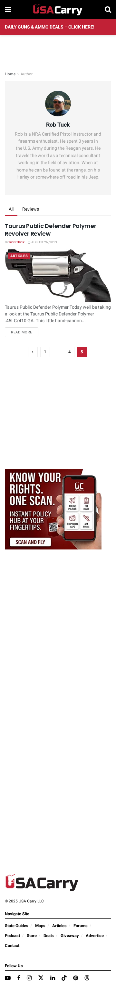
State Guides (16, 926)
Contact (12, 946)
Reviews (30, 209)
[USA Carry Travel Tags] (53, 509)
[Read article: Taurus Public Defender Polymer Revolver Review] (58, 275)
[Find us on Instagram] (29, 978)
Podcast (12, 936)
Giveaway (70, 936)
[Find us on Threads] (87, 978)
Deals (49, 936)
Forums (80, 926)
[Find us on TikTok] (64, 978)
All (11, 209)
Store (32, 936)
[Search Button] (108, 9)
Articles (19, 256)
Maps (40, 926)
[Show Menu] (8, 9)
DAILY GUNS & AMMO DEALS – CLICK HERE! (49, 27)
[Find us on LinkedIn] (52, 978)
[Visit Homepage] (57, 9)
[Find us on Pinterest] (75, 978)
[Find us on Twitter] (41, 978)
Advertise (95, 936)
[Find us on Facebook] (18, 978)
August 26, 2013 (44, 242)
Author (27, 74)
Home (10, 74)
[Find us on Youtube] (8, 978)
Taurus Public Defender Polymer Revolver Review (50, 229)
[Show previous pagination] (33, 352)
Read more (24, 332)
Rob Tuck (16, 242)
